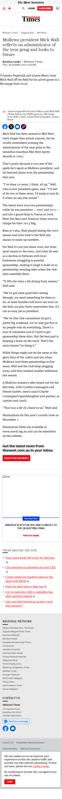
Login (31, 8)
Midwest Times (10, 32)
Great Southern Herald (13, 653)
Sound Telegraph (10, 689)
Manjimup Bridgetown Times (16, 667)
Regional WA (27, 32)
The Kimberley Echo (12, 664)
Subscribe (45, 8)
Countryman (8, 646)
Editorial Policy (10, 748)
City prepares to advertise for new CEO (30, 567)
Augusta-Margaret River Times (16, 631)
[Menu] (4, 8)
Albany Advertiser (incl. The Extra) (18, 628)
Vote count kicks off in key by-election (30, 557)
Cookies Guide (41, 766)
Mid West (41, 32)
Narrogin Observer (11, 674)
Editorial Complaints (30, 748)
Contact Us (8, 742)
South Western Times (12, 685)
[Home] (9, 8)
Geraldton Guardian (11, 649)
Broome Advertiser (11, 635)
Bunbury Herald (10, 638)
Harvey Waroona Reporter (14, 656)
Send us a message (18, 721)
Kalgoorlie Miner (10, 660)
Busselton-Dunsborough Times (17, 642)
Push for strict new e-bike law (24, 586)
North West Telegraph (12, 678)
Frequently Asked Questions (30, 742)
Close (10, 782)
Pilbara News (8, 682)
